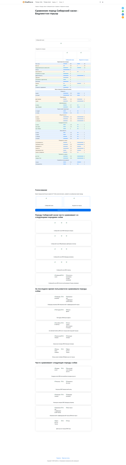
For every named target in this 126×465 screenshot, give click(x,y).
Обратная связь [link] (66, 458)
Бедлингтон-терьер (83, 59)
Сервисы (54, 2)
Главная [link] (37, 6)
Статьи (60, 2)
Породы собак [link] (38, 2)
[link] (63, 227)
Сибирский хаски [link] (50, 6)
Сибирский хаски (70, 59)
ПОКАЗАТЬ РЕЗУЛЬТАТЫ (63, 210)
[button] (63, 227)
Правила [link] (58, 458)
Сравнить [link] (57, 6)
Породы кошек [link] (47, 2)
